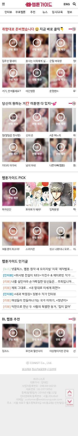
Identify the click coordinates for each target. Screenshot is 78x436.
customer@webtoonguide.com (43, 399)
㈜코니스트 (39, 379)
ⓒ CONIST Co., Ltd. (39, 363)
